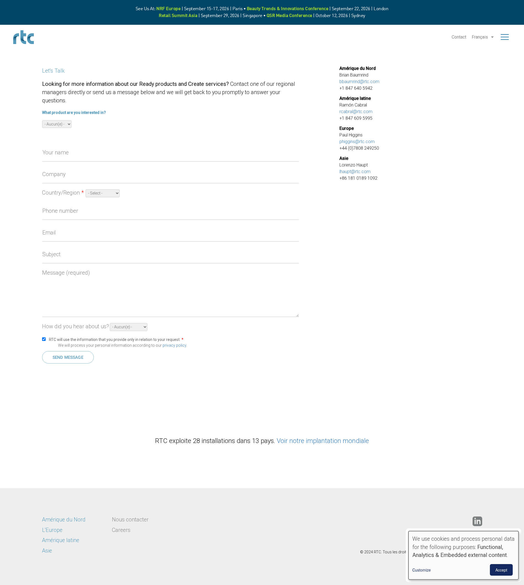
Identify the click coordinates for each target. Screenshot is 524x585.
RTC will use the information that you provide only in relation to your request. (114, 339)
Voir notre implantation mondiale (323, 441)
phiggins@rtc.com (357, 141)
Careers (121, 530)
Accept (501, 570)
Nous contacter (130, 519)
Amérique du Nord (64, 519)
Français (480, 37)
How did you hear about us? (75, 326)
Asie (47, 551)
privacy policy (174, 345)
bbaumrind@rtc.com (359, 81)
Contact (459, 37)
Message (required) (66, 272)
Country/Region (61, 192)
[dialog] (463, 555)
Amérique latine (60, 540)
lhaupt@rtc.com (355, 171)
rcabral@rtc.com (355, 111)
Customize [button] (421, 570)
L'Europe (52, 530)
